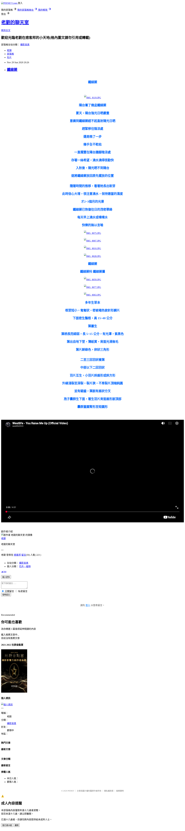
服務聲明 (120, 791)
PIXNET (71, 791)
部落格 (10, 54)
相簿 (9, 50)
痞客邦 (17, 555)
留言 (23, 555)
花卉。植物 (25, 566)
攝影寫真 (24, 44)
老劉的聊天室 (15, 22)
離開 (16, 825)
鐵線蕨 (12, 69)
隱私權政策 (108, 791)
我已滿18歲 (7, 825)
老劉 (3, 538)
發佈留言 (6, 595)
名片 (9, 57)
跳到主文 (5, 30)
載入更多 (6, 577)
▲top (3, 571)
